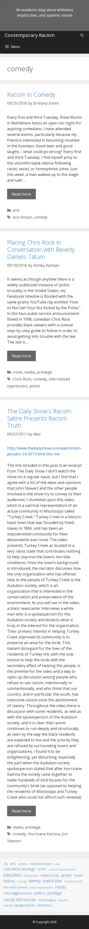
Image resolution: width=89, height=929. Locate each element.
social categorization (19, 905)
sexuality (63, 900)
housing (21, 881)
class (57, 864)
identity (34, 880)
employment (30, 875)
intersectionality (73, 881)
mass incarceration (41, 887)
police (34, 386)
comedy (40, 217)
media (29, 372)
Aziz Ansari (22, 217)
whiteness (44, 905)
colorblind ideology (19, 869)
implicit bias (52, 880)
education (12, 875)
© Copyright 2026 (44, 922)
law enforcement (16, 887)
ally (6, 864)
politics (39, 893)
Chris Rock (22, 379)
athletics (23, 864)
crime (17, 372)
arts (16, 210)
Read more (21, 194)
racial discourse (20, 899)
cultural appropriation (62, 869)
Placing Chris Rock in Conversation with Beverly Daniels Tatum (41, 249)
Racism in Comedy (31, 94)
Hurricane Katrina (44, 834)
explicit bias (50, 875)
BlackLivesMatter (41, 864)
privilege (44, 372)
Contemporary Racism (30, 35)
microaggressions (18, 893)
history (9, 880)
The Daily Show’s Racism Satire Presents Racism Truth (39, 418)
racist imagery (47, 900)
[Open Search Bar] (82, 35)
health (78, 875)
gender (66, 875)
